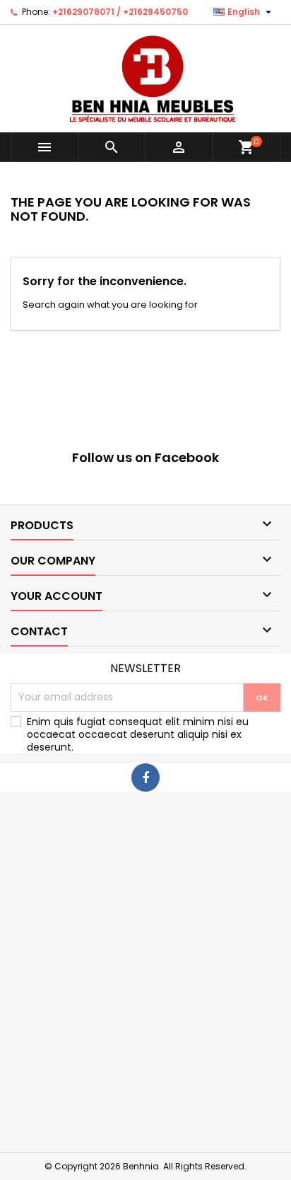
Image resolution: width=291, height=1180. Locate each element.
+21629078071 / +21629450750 (120, 12)
